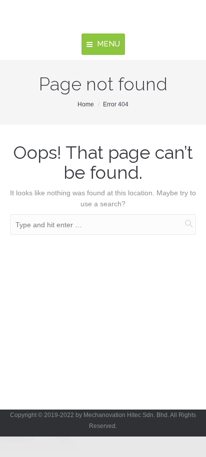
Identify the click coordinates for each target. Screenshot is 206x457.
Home (86, 104)
